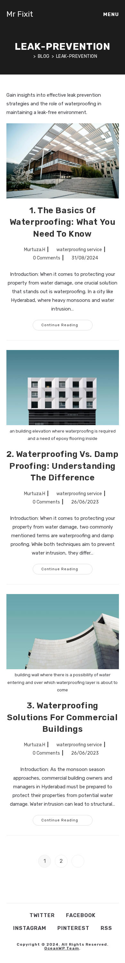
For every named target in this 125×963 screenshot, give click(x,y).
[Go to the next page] (77, 861)
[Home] (29, 56)
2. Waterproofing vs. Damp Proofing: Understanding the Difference (62, 466)
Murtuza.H (34, 249)
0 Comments (46, 258)
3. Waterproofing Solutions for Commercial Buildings (62, 717)
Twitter (42, 915)
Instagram (29, 928)
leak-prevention (76, 56)
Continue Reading (67, 323)
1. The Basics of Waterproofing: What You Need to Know (63, 222)
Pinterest (73, 928)
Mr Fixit (19, 14)
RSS (106, 928)
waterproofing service (79, 249)
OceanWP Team (61, 948)
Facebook (81, 915)
